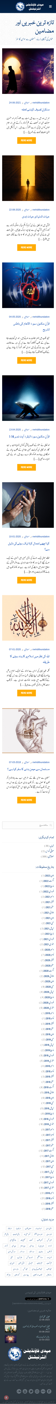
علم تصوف (49, 1263)
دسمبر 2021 (49, 896)
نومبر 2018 (50, 1071)
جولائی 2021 (49, 912)
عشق (11, 1257)
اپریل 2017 (49, 1172)
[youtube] (25, 1391)
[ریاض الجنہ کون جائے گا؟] (10, 1339)
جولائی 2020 (49, 976)
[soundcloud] (19, 1391)
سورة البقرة (31, 1251)
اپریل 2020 (49, 992)
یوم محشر (8, 1275)
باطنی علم (6, 1234)
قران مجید (12, 1263)
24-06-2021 (15, 102)
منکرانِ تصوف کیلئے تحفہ (36, 109)
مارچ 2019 (49, 1050)
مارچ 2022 (49, 886)
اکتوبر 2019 (49, 1023)
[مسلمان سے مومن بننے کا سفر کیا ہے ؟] (28, 730)
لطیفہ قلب (49, 1269)
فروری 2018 (49, 1119)
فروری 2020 (48, 1002)
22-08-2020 (15, 209)
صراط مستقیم (40, 1257)
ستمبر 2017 (50, 1145)
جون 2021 (50, 918)
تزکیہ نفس (49, 1240)
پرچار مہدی (26, 1275)
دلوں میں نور (41, 1246)
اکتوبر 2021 (49, 902)
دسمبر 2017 (49, 1129)
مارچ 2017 (49, 1177)
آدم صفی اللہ (27, 1234)
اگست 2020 (48, 970)
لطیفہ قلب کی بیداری (37, 1269)
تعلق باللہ (22, 1240)
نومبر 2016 (50, 1198)
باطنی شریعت (16, 1234)
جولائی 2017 (49, 1156)
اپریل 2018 (49, 1108)
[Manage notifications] (6, 1397)
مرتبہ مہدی (16, 1269)
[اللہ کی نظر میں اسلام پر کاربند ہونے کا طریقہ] (28, 617)
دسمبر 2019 (49, 1013)
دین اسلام (22, 1246)
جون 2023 (49, 875)
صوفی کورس (49, 851)
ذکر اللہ (6, 1246)
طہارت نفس (29, 1257)
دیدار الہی (32, 1246)
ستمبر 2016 (50, 1208)
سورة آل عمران (12, 1251)
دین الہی (14, 1246)
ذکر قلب (49, 1251)
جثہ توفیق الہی (13, 1240)
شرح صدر (49, 1257)
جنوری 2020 (49, 1007)
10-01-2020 (15, 536)
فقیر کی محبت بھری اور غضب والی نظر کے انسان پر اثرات (36, 1327)
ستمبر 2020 (49, 965)
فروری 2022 (48, 891)
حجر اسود (50, 1246)
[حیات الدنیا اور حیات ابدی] (28, 177)
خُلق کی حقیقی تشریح (45, 1316)
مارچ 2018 (49, 1113)
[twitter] (31, 1391)
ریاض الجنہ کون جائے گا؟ (43, 1336)
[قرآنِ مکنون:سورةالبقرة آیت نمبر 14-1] (28, 397)
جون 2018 (50, 1097)
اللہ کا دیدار (18, 1228)
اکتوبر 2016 (49, 1203)
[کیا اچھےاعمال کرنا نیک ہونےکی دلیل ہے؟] (28, 504)
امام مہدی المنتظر (38, 1234)
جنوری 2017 (49, 1187)
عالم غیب (19, 1257)
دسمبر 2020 (49, 949)
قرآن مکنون (21, 1263)
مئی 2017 (50, 1166)
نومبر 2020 (49, 954)
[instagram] (37, 1391)
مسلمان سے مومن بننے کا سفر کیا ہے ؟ (28, 769)
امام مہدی (49, 1234)
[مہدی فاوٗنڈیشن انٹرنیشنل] (28, 6)
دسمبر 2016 (49, 1193)
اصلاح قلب (28, 1228)
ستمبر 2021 (50, 907)
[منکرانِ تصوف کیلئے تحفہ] (28, 70)
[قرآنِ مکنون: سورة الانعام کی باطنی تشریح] (28, 284)
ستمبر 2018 (50, 1082)
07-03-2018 (15, 762)
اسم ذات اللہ (38, 1228)
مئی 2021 (50, 923)
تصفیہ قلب (40, 1240)
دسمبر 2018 (49, 1066)
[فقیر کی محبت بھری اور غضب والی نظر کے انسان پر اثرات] (10, 1329)
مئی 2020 (50, 986)
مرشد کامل (49, 1275)
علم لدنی (30, 1263)
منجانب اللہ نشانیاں (37, 1275)
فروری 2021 (49, 939)
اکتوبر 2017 (50, 1140)
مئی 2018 (50, 1103)
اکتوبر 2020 (49, 960)
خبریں (52, 845)
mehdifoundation (41, 102)
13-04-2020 (15, 429)
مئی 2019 (50, 1039)
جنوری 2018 (49, 1124)
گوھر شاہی (17, 1275)
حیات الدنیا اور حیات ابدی (36, 217)
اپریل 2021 (49, 928)
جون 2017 (50, 1161)
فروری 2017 (49, 1182)
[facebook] (49, 1391)
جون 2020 (49, 981)
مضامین (26, 102)
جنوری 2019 (49, 1060)
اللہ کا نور (10, 1228)
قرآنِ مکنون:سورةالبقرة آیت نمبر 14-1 (29, 436)
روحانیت (41, 1251)
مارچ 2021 (49, 933)
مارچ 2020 (49, 997)
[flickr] (43, 1391)
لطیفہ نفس (25, 1269)
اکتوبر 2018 (49, 1076)
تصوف (31, 1240)
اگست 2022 (48, 881)
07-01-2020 (15, 649)
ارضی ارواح (49, 1228)
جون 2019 (50, 1034)
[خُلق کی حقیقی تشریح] (10, 1319)
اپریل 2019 (49, 1044)
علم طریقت (39, 1263)
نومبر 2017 (50, 1134)
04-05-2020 (15, 317)
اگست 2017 (49, 1150)
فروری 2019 (49, 1055)
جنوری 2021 (49, 944)
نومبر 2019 (50, 1018)
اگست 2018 (49, 1087)
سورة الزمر (22, 1251)
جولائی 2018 (49, 1092)
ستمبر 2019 (50, 1029)
